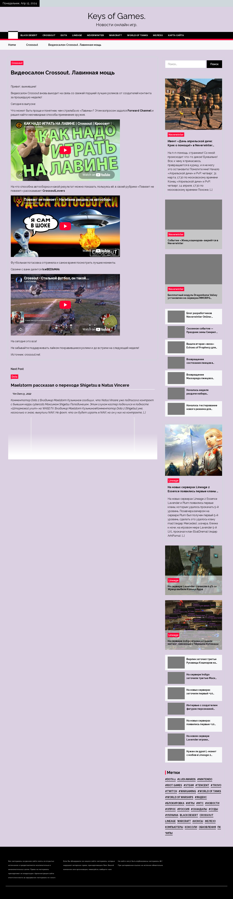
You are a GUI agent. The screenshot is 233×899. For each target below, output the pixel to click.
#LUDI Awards (186, 779)
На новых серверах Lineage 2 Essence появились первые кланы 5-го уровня (193, 489)
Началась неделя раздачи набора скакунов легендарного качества (201, 392)
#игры (190, 803)
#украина (171, 815)
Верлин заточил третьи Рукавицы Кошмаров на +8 (201, 661)
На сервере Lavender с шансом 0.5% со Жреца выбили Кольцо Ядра (192, 588)
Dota (64, 35)
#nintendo (204, 779)
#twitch (171, 791)
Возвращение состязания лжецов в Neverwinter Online (199, 361)
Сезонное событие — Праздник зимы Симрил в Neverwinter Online (202, 330)
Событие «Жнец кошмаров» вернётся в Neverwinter (193, 242)
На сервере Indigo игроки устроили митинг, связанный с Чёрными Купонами (193, 642)
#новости (212, 803)
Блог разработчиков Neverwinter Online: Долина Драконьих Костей (199, 315)
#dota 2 (170, 779)
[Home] (13, 35)
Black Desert (28, 35)
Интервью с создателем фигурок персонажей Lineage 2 (201, 707)
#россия (183, 809)
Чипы (169, 833)
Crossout (48, 35)
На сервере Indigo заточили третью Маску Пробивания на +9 (201, 676)
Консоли (191, 827)
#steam (189, 785)
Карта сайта (176, 35)
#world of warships (179, 797)
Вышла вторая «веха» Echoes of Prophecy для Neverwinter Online (201, 346)
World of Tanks (137, 35)
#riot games (173, 785)
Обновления (207, 827)
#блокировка (174, 803)
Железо (158, 35)
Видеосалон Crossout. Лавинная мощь (63, 72)
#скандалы (199, 809)
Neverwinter (95, 35)
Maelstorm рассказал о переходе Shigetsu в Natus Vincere (70, 385)
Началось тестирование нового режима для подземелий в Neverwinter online (201, 407)
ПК (219, 827)
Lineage (77, 35)
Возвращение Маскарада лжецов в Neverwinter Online (199, 376)
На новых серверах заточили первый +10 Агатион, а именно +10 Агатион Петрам (200, 692)
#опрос (170, 809)
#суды (213, 809)
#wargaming (187, 791)
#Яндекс (201, 797)
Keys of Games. (116, 16)
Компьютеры (174, 827)
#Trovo (216, 785)
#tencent (202, 785)
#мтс (199, 803)
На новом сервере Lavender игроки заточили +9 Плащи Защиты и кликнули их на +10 (202, 738)
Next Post (17, 369)
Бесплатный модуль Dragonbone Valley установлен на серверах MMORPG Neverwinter (192, 296)
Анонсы (197, 821)
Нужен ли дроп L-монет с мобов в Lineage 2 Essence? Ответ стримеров (201, 753)
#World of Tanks (209, 791)
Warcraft (115, 35)
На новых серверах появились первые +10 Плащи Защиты (200, 722)
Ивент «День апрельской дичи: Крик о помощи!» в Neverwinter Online (190, 143)
